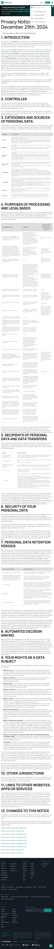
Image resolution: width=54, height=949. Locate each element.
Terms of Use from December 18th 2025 (19, 896)
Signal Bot (3, 868)
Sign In (42, 2)
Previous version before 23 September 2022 (14, 840)
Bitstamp (25, 866)
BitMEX (32, 864)
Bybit (24, 879)
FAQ (2, 924)
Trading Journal (13, 870)
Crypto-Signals (4, 877)
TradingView (4, 873)
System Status (13, 864)
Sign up (48, 2)
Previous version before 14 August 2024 (12, 831)
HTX (24, 877)
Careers (3, 911)
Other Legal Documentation (7, 899)
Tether (32, 868)
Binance (25, 864)
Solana (32, 875)
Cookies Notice (45, 196)
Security (14, 920)
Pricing (14, 909)
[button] (51, 946)
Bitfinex (24, 868)
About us (3, 909)
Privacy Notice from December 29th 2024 (40, 896)
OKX (24, 873)
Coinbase (25, 870)
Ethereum (33, 870)
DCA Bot (3, 866)
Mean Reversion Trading (30, 887)
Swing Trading (10, 887)
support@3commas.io (6, 935)
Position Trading (42, 887)
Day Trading (4, 889)
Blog (2, 920)
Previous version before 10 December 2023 (14, 834)
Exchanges (3, 879)
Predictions (15, 922)
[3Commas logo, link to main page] (6, 2)
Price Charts (15, 915)
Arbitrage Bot (4, 875)
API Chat (44, 866)
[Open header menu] (52, 2)
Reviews (3, 926)
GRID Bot (3, 864)
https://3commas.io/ (7, 53)
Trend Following (19, 887)
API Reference (45, 864)
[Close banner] (53, 6)
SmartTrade (4, 870)
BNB (32, 877)
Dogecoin (33, 873)
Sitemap (14, 917)
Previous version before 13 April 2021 (12, 853)
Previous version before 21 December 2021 (14, 846)
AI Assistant (12, 868)
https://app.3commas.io (43, 53)
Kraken (32, 866)
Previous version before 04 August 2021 (12, 850)
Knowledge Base (5, 922)
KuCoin (24, 875)
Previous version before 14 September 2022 (14, 843)
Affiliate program (5, 913)
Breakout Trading (13, 889)
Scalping (3, 887)
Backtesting (12, 866)
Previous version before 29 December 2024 (14, 828)
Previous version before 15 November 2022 (14, 837)
